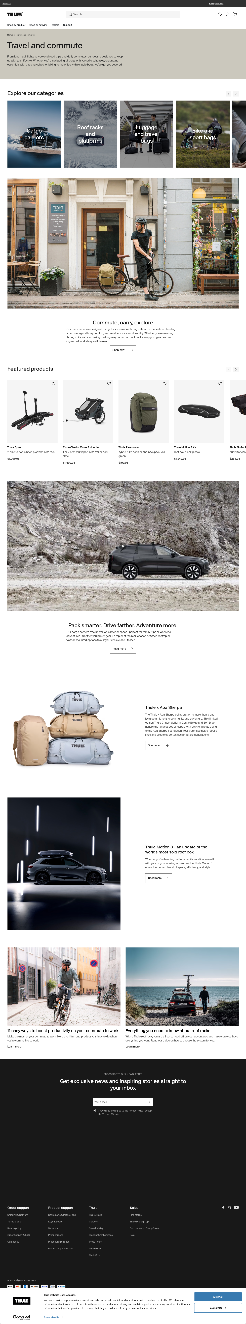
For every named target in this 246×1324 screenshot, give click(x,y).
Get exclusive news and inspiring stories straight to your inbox (123, 1084)
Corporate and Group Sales (144, 1228)
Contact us (13, 1241)
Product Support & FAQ (60, 1248)
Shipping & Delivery (17, 1214)
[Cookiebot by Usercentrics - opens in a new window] (21, 1317)
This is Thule (95, 1214)
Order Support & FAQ (18, 1235)
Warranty (53, 1228)
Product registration (58, 1241)
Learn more (14, 1046)
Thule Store (95, 1255)
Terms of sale (14, 1221)
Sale (132, 1235)
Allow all (218, 1296)
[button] (123, 546)
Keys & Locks (55, 1221)
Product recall (55, 1235)
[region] (123, 546)
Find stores (136, 1214)
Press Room (95, 1241)
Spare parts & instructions (62, 1214)
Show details (51, 1317)
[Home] (36, 14)
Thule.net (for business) (101, 1235)
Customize (216, 1307)
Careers (93, 1221)
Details (190, 3)
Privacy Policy (136, 1110)
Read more (119, 649)
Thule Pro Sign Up (139, 1221)
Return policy (14, 1228)
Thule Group (95, 1248)
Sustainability (96, 1228)
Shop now (118, 350)
